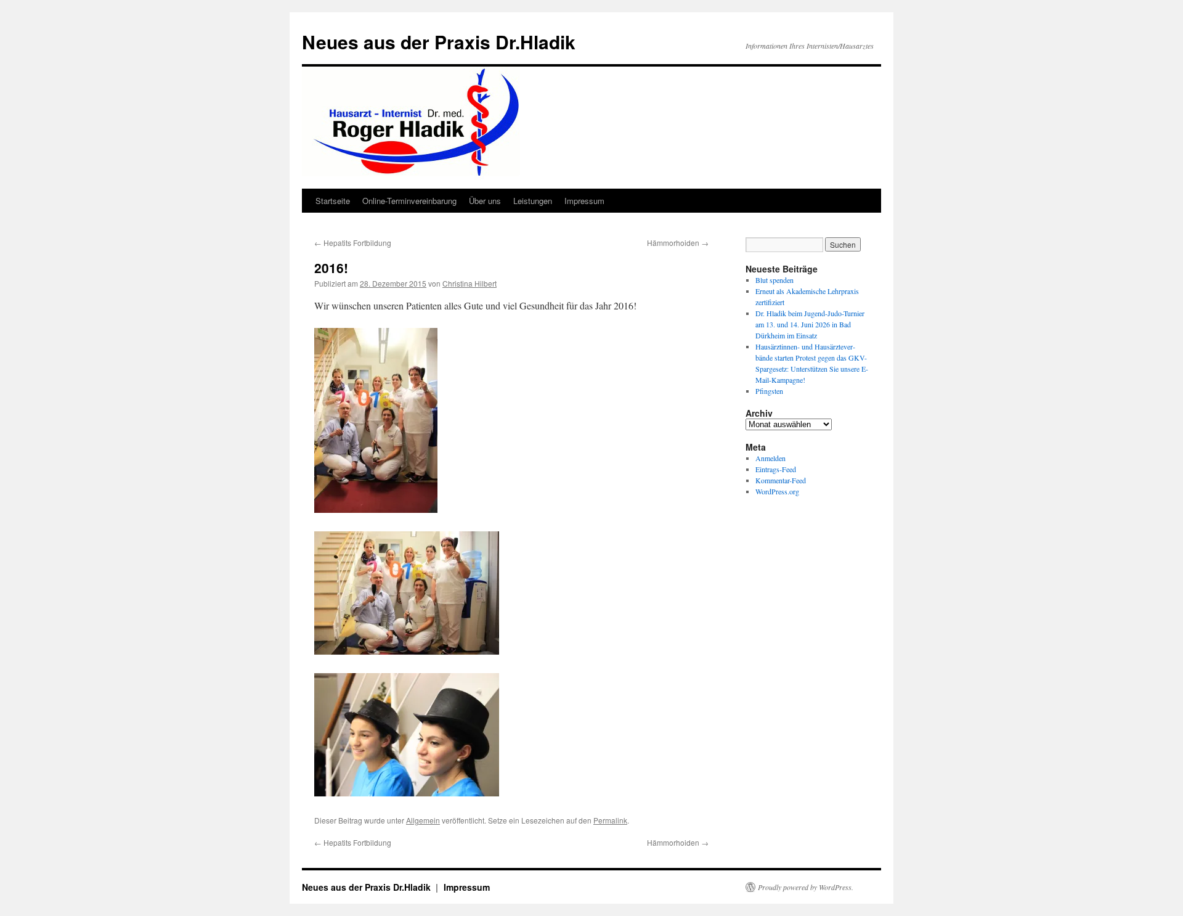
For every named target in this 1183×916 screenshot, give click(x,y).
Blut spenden (774, 280)
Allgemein (423, 820)
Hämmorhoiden (678, 242)
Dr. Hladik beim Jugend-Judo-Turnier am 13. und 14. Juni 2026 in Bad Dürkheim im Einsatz (809, 324)
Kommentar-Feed (780, 480)
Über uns (485, 201)
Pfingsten (769, 391)
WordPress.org (777, 491)
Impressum (584, 201)
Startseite (332, 201)
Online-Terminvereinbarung (409, 201)
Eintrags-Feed (775, 469)
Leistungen (532, 201)
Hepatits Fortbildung (352, 242)
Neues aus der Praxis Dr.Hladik (438, 41)
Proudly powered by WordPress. (805, 887)
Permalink (610, 820)
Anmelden (770, 458)
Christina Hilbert (469, 283)
